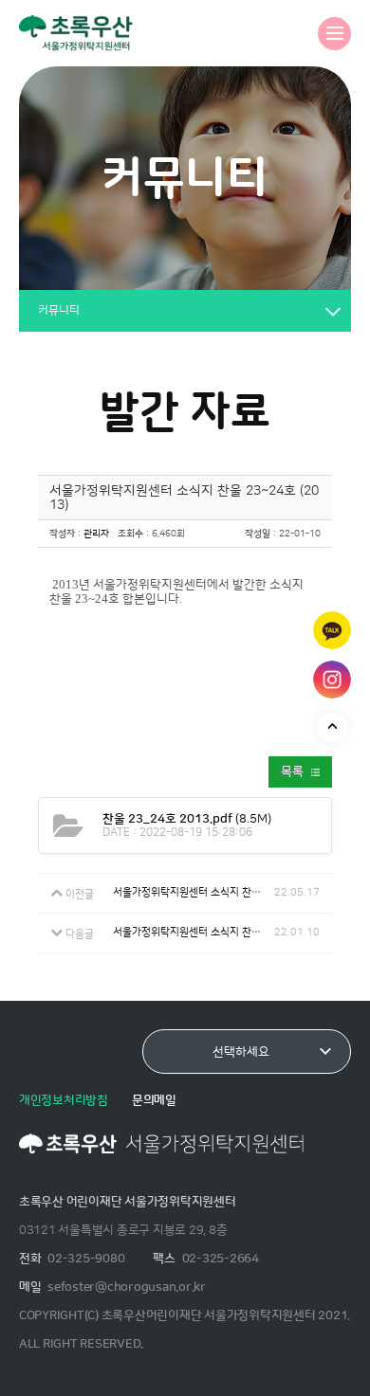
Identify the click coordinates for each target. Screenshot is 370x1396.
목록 (292, 771)
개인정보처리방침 (63, 1100)
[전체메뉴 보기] (334, 33)
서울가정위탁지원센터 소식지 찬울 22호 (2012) (193, 932)
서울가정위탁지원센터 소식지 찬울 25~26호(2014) (193, 892)
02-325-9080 (85, 1258)
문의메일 (154, 1100)
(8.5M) (186, 818)
